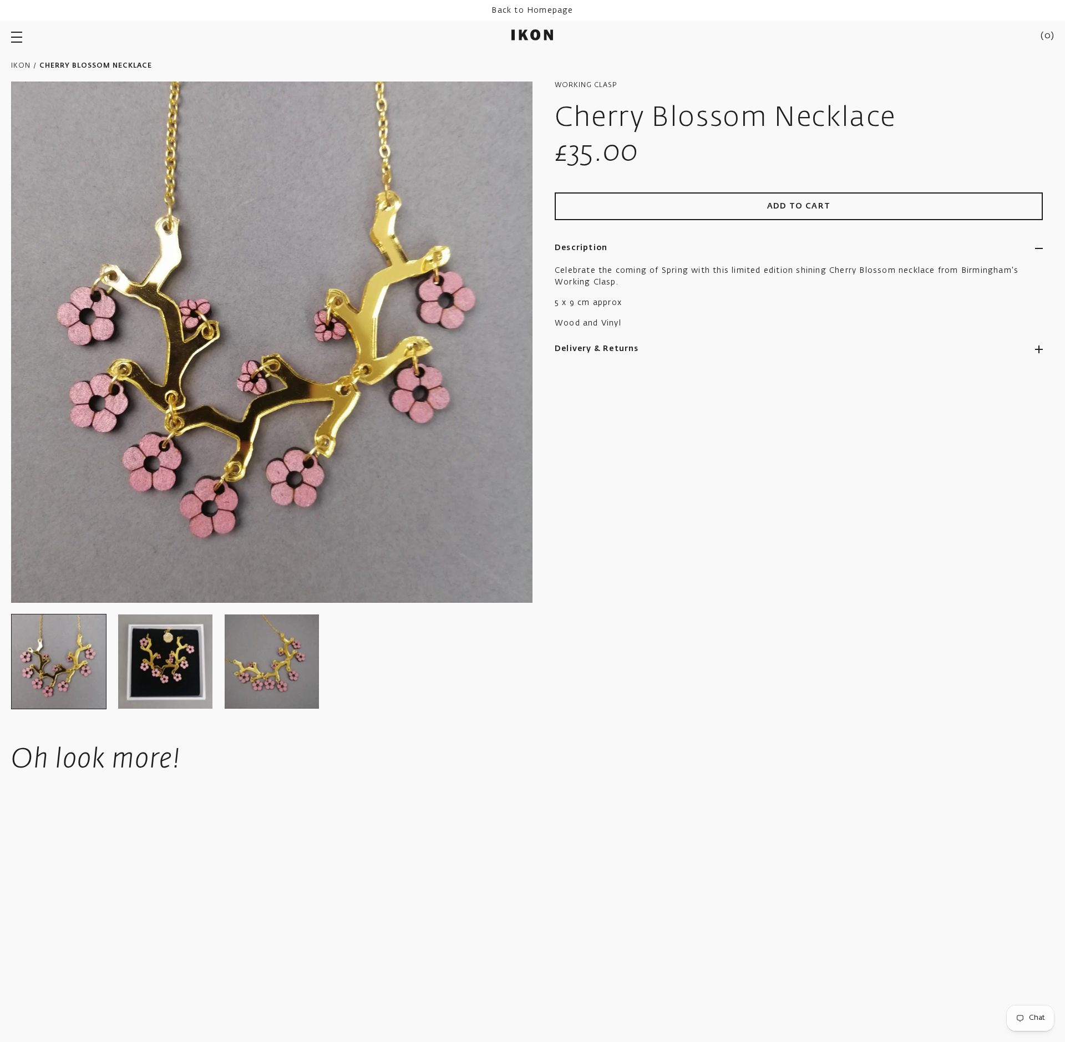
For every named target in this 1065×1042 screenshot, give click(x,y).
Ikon (21, 66)
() (1047, 36)
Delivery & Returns (597, 349)
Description (581, 248)
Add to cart (799, 206)
